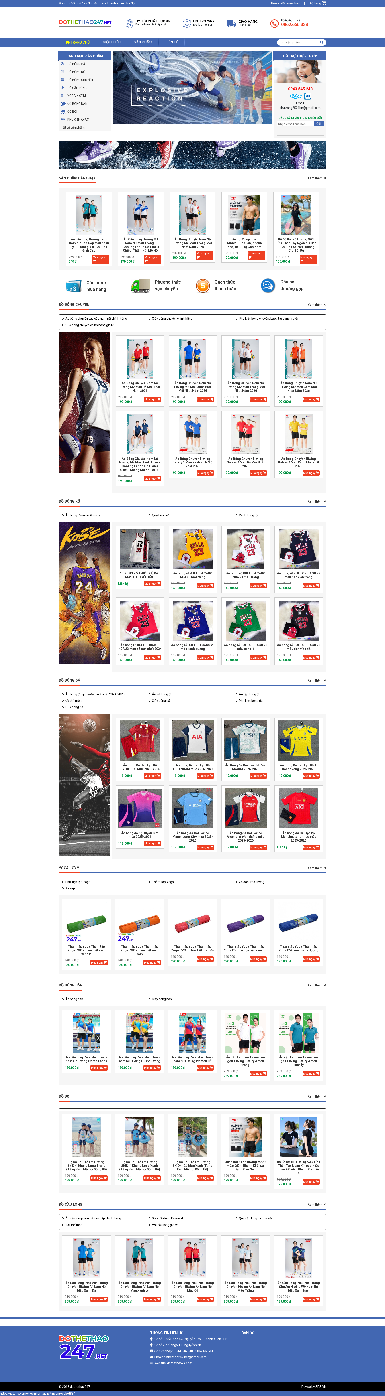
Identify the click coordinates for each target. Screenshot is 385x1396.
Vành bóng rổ (248, 515)
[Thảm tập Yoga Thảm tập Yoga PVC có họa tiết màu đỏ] (192, 921)
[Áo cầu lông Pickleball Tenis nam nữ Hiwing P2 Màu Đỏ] (192, 1032)
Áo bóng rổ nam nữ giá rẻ (82, 515)
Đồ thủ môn (73, 700)
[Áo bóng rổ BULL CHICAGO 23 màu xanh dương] (193, 620)
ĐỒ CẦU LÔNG (70, 1204)
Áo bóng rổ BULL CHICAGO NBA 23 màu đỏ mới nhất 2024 (140, 647)
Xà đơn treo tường (251, 882)
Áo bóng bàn (74, 999)
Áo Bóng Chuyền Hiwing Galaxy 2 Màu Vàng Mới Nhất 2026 (298, 462)
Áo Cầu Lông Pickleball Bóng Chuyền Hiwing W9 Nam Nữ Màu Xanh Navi (298, 1286)
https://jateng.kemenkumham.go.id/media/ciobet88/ (37, 1393)
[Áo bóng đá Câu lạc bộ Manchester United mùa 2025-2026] (299, 808)
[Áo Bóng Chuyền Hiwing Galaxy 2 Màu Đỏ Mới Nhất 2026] (246, 434)
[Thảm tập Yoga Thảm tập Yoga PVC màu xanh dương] (298, 921)
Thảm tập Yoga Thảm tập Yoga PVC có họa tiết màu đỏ (192, 948)
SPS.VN (320, 1386)
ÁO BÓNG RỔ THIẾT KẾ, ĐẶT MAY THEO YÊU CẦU (139, 575)
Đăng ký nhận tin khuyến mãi (300, 118)
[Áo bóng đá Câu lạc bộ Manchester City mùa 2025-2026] (193, 808)
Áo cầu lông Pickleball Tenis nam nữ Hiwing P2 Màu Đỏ (192, 1059)
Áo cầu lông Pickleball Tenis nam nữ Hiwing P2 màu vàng (139, 1059)
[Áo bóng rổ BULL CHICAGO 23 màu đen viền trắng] (299, 548)
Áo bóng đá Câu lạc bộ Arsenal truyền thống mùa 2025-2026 (245, 836)
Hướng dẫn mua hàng (286, 3)
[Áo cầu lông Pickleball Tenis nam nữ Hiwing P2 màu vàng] (139, 1032)
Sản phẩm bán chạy (77, 178)
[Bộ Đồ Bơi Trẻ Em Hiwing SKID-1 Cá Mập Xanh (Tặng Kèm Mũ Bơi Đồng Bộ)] (192, 1137)
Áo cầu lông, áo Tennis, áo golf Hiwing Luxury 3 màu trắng (245, 1061)
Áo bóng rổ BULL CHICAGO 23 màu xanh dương (193, 647)
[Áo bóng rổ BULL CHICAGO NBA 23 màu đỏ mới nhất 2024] (140, 620)
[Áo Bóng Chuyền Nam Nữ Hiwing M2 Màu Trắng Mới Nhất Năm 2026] (140, 214)
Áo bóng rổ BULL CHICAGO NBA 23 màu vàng (192, 575)
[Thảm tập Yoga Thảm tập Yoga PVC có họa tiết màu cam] (139, 921)
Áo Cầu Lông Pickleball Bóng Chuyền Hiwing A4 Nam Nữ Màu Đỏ (192, 1286)
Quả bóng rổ (160, 515)
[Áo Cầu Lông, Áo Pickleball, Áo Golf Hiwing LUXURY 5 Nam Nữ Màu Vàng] (296, 214)
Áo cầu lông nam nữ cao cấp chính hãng (93, 1218)
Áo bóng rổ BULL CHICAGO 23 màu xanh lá (245, 647)
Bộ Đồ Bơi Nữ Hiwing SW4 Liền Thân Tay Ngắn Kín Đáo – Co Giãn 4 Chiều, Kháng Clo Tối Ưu (298, 1167)
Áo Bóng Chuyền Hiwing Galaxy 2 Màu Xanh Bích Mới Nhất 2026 (192, 462)
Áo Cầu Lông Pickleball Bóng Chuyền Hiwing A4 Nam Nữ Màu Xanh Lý (139, 1286)
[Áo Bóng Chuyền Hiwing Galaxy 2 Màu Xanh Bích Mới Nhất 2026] (193, 434)
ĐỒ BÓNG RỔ (69, 501)
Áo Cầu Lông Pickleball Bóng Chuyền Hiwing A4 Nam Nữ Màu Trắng (245, 1286)
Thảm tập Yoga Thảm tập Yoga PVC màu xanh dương (298, 948)
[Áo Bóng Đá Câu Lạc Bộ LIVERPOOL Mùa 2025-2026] (140, 740)
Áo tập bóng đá (249, 694)
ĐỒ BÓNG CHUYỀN (74, 304)
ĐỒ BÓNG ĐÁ (69, 680)
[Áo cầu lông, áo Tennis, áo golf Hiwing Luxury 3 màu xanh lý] (298, 1032)
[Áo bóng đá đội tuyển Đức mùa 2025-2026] (140, 808)
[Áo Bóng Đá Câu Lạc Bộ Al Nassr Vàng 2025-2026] (299, 740)
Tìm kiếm (321, 42)
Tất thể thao (73, 1225)
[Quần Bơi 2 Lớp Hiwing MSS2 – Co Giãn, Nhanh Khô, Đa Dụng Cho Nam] (192, 214)
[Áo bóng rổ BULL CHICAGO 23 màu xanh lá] (246, 620)
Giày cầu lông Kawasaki (168, 1218)
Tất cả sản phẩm (73, 127)
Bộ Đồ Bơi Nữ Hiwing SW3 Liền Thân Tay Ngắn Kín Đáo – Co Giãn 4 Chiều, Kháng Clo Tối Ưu (244, 244)
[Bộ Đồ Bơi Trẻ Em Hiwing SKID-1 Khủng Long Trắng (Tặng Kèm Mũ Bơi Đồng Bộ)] (86, 1137)
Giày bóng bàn (162, 999)
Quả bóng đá (74, 707)
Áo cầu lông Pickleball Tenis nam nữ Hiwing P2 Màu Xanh (86, 1059)
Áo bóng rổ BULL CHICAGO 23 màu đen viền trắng (298, 575)
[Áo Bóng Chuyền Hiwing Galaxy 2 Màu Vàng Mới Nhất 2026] (299, 434)
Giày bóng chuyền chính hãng (172, 318)
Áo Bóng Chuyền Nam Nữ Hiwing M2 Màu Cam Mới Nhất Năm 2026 (298, 386)
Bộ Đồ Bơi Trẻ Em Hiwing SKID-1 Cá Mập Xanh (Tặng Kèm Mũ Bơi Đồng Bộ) (192, 1165)
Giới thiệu (112, 42)
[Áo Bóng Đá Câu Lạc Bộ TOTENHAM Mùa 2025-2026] (193, 740)
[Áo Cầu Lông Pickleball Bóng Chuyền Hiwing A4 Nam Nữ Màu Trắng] (245, 1258)
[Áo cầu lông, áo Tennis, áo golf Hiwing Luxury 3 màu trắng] (245, 1032)
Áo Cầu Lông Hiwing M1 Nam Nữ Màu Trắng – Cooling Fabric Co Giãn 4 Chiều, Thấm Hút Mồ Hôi (89, 244)
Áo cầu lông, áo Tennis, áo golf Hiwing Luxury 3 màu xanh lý (298, 1061)
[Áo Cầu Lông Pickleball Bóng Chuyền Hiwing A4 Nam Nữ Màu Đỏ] (192, 1258)
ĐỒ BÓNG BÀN (70, 985)
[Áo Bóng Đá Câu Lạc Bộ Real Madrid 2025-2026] (246, 740)
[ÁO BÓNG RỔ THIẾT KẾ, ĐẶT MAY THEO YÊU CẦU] (140, 548)
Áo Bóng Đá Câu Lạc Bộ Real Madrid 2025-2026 (245, 767)
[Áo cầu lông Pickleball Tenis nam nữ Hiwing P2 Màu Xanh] (86, 1032)
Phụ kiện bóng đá (251, 700)
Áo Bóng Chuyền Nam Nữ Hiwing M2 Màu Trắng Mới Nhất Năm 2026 (140, 243)
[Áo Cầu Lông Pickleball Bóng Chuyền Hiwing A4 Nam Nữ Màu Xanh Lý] (139, 1258)
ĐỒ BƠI (64, 1096)
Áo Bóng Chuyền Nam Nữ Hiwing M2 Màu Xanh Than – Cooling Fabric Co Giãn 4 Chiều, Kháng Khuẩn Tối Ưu (140, 464)
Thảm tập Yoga (163, 882)
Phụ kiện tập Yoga (77, 882)
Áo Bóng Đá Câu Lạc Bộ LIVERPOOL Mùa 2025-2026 (140, 767)
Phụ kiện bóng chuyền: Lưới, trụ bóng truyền (269, 318)
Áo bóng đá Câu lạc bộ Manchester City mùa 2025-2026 (192, 836)
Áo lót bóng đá (162, 694)
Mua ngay (99, 257)
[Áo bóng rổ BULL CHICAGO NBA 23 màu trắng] (246, 548)
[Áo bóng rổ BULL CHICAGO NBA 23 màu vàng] (193, 548)
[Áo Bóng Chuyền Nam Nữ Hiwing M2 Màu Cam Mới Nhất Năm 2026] (299, 358)
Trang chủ (80, 42)
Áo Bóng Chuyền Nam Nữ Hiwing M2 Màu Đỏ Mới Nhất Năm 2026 (139, 386)
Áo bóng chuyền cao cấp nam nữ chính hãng (96, 318)
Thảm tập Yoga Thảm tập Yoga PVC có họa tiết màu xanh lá (86, 950)
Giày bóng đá (161, 700)
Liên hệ (171, 42)
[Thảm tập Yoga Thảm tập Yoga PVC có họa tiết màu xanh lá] (86, 921)
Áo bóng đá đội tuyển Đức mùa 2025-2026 (139, 835)
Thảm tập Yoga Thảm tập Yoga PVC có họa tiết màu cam (139, 950)
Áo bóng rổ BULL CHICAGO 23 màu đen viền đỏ (298, 647)
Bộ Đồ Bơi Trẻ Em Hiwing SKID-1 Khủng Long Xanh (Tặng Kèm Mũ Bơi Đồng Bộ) (139, 1165)
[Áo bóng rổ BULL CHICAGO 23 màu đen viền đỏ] (299, 620)
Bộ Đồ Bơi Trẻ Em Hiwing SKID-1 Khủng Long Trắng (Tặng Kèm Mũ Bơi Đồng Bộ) (86, 1165)
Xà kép (70, 888)
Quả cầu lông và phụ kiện (256, 1218)
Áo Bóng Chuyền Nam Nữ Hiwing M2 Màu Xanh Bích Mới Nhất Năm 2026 (193, 386)
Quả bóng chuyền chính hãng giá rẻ (89, 325)
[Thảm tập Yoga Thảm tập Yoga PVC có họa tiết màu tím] (245, 921)
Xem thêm (315, 178)
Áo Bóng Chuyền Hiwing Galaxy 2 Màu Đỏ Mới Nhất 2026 (245, 462)
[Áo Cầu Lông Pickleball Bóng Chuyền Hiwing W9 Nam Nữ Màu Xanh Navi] (298, 1258)
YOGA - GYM (69, 868)
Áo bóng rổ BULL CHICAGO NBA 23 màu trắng (245, 575)
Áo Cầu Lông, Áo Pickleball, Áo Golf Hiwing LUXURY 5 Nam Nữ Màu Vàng (296, 243)
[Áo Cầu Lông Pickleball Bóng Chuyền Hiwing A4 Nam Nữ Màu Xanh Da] (86, 1258)
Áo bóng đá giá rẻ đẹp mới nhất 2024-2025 (95, 694)
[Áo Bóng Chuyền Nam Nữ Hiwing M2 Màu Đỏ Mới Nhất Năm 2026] (140, 358)
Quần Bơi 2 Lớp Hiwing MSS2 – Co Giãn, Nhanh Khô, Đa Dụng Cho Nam (192, 243)
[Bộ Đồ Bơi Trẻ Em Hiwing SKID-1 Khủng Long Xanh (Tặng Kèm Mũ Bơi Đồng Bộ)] (139, 1137)
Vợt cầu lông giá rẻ (165, 1225)
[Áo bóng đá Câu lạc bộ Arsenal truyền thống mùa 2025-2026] (246, 808)
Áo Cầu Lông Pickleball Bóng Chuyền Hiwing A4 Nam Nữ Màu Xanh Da (86, 1286)
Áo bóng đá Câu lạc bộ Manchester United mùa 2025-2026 (298, 836)
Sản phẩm (143, 42)
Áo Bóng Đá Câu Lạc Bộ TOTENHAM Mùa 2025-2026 (192, 767)
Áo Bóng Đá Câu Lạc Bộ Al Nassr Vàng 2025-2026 (298, 767)
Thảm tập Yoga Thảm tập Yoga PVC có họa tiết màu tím (245, 948)
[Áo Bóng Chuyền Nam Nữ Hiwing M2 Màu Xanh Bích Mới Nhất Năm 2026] (193, 358)
